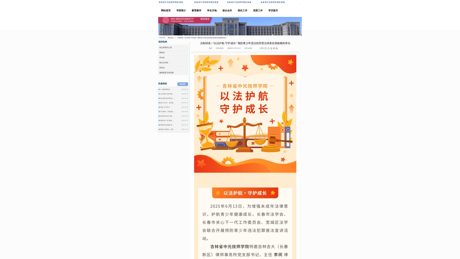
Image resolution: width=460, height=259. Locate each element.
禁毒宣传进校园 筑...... (167, 125)
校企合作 (227, 10)
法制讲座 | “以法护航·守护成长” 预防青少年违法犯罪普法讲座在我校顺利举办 (201, 38)
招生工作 (242, 10)
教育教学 (196, 10)
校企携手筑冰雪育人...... (167, 98)
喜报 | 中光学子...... (166, 107)
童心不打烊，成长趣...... (167, 103)
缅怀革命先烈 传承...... (167, 116)
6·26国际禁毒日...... (166, 89)
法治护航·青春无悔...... (167, 94)
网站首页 (166, 10)
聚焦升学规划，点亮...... (167, 129)
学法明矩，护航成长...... (167, 111)
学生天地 (212, 10)
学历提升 (273, 10)
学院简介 (181, 10)
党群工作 (258, 10)
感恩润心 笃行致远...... (167, 120)
